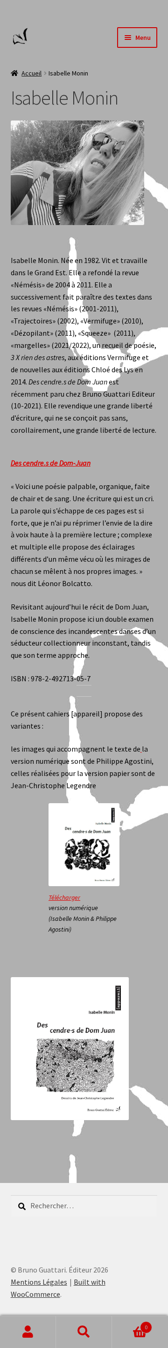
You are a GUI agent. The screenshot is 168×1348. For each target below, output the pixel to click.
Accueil (31, 73)
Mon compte (28, 1332)
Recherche (84, 1332)
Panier (129, 1324)
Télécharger (64, 897)
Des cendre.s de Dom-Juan (51, 462)
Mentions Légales (39, 1282)
